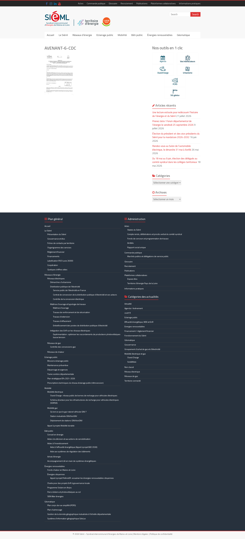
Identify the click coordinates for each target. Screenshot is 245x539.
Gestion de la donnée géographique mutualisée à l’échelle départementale (79, 514)
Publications (141, 3)
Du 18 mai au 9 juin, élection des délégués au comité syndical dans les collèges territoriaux (174, 160)
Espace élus (132, 278)
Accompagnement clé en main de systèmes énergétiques (71, 460)
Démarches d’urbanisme (60, 282)
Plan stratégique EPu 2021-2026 (61, 378)
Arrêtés (130, 242)
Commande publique (96, 3)
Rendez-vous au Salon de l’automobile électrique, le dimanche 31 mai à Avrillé (171, 148)
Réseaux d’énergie (82, 35)
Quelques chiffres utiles (57, 269)
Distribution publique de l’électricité (65, 286)
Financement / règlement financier (139, 331)
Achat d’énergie (54, 456)
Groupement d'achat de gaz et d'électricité (142, 349)
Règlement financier (56, 251)
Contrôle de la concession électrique (68, 299)
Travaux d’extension (61, 316)
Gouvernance (130, 344)
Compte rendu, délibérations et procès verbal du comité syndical (154, 234)
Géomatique (183, 35)
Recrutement (127, 3)
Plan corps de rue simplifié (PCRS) (61, 505)
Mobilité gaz (52, 407)
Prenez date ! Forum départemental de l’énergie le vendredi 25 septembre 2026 (173, 123)
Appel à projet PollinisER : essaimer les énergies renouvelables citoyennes (82, 478)
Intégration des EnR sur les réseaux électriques (70, 330)
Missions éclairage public (57, 360)
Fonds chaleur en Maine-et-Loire (61, 469)
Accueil (50, 35)
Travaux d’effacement (62, 321)
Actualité (128, 303)
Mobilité (122, 35)
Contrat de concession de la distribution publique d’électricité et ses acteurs (85, 294)
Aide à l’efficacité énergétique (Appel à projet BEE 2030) (73, 447)
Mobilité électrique (55, 391)
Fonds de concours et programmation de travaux (147, 238)
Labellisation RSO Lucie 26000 (60, 260)
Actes (80, 3)
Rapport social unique (136, 247)
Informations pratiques (189, 3)
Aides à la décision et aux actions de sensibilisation (68, 438)
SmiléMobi (131, 361)
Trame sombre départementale (60, 374)
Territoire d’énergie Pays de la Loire (142, 283)
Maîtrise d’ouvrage (61, 307)
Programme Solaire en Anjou (59, 487)
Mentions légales (141, 533)
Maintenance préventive (57, 365)
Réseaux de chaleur (55, 351)
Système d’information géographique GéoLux (66, 518)
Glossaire (113, 3)
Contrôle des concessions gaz (63, 346)
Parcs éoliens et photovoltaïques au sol (64, 491)
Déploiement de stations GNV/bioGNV (66, 420)
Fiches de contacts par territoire (60, 243)
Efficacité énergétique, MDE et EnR (138, 321)
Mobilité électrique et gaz (135, 353)
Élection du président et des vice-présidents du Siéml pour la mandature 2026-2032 (175, 135)
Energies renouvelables (134, 326)
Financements (53, 256)
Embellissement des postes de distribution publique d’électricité (80, 325)
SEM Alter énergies (55, 496)
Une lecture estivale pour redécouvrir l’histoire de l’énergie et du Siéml (175, 114)
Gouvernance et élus (56, 238)
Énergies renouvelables (159, 35)
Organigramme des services (59, 247)
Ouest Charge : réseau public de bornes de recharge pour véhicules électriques (83, 395)
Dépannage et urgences (57, 369)
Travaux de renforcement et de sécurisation (71, 312)
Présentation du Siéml (56, 234)
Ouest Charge (133, 357)
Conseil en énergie (55, 434)
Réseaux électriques (56, 278)
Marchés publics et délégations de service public (147, 256)
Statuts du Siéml (134, 229)
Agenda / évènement (133, 308)
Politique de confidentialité (161, 533)
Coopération (52, 265)
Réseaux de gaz (54, 343)
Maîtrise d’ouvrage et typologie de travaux (68, 304)
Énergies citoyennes (56, 474)
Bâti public (137, 35)
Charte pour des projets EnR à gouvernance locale (68, 483)
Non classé (129, 367)
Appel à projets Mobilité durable (60, 425)
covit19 (127, 312)
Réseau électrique (132, 371)
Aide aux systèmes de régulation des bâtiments (70, 451)
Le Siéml (63, 35)
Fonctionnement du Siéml (135, 335)
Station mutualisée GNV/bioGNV (63, 416)
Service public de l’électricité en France (69, 290)
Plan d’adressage (54, 509)
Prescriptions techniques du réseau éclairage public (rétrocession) (75, 382)
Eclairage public (104, 35)
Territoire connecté (132, 380)
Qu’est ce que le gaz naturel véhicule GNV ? (68, 411)
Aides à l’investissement (57, 443)
